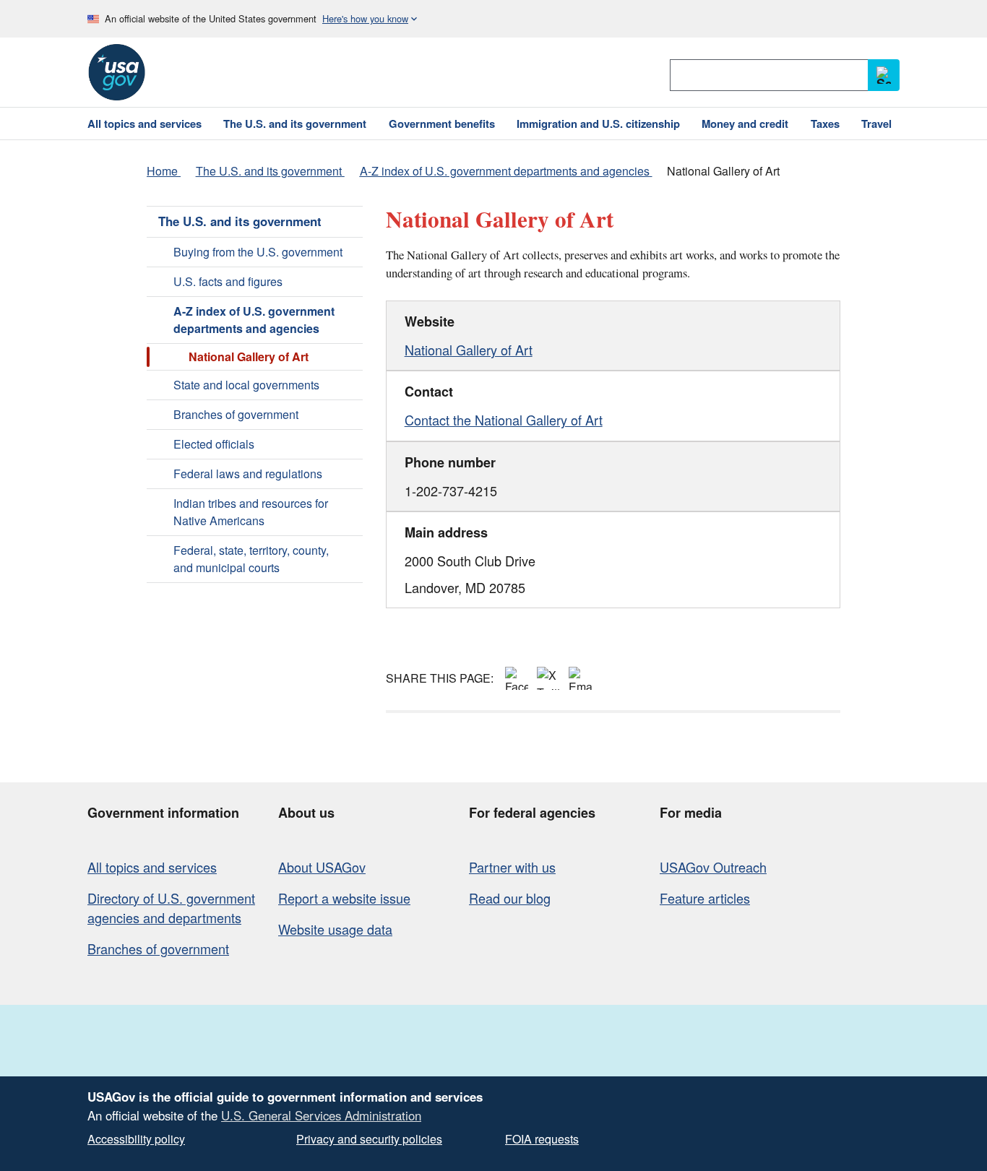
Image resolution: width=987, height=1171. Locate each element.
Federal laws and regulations (247, 473)
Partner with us (512, 866)
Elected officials (213, 444)
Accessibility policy (136, 1139)
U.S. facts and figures (228, 281)
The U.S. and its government (240, 221)
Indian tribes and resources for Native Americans (250, 512)
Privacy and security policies (369, 1139)
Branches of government (235, 414)
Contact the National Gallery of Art (504, 419)
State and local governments (246, 384)
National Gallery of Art (469, 349)
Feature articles (705, 898)
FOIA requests (542, 1139)
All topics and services (152, 866)
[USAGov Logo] (116, 72)
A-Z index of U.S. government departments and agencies (254, 320)
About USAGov (322, 866)
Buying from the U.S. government (257, 251)
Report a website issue (344, 898)
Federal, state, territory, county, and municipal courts (251, 559)
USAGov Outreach (713, 866)
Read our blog (510, 898)
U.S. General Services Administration (321, 1115)
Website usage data (335, 929)
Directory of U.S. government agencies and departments (171, 908)
